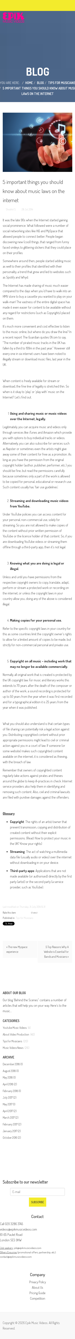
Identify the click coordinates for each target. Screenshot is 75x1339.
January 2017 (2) (12, 1131)
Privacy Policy (37, 1282)
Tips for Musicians (24, 917)
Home (29, 83)
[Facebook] (11, 5)
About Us (37, 1287)
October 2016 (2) (12, 1137)
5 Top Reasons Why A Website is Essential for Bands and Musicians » (56, 951)
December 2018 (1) (13, 1064)
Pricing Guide (37, 1293)
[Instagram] (24, 5)
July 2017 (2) (9, 1097)
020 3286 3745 (14, 1224)
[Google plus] (18, 5)
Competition (37, 1298)
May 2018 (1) (9, 1077)
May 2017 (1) (9, 1104)
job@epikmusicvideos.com (27, 1248)
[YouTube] (21, 5)
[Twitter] (14, 5)
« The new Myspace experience (16, 949)
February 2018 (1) (12, 1091)
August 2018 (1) (11, 1071)
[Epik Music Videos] (13, 17)
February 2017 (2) (12, 1124)
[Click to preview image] (37, 142)
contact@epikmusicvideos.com (16, 1256)
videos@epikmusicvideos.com (18, 1229)
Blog (40, 83)
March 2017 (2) (10, 1117)
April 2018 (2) (10, 1084)
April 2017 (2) (10, 1111)
